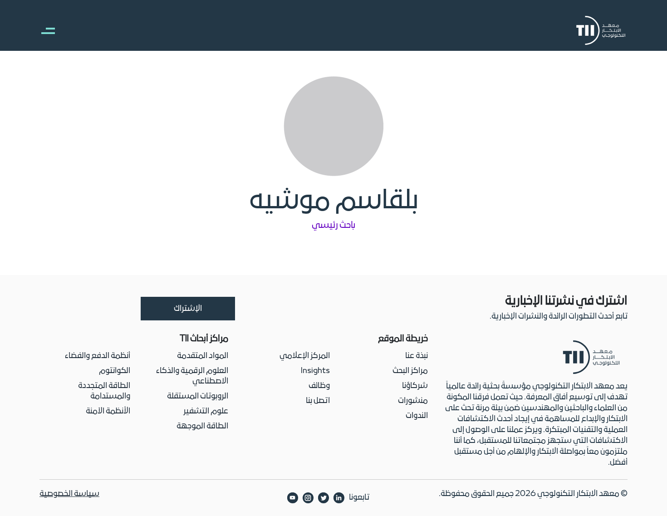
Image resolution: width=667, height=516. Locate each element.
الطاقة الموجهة (202, 426)
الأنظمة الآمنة (108, 411)
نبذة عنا (416, 356)
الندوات (417, 416)
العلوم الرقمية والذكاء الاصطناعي (192, 376)
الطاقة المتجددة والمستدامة (104, 391)
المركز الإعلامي (305, 356)
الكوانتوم (114, 371)
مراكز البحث (410, 371)
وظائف (319, 386)
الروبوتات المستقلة (197, 396)
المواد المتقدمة (202, 356)
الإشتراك (188, 309)
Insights (315, 371)
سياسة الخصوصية (69, 494)
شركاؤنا (415, 386)
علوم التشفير (205, 411)
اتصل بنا (318, 401)
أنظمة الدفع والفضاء (97, 356)
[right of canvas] (43, 30)
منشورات (413, 401)
